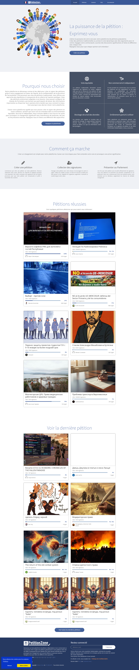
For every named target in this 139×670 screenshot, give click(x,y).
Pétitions (84, 2)
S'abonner (109, 647)
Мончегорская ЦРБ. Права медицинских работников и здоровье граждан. (44, 395)
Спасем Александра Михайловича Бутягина (92, 345)
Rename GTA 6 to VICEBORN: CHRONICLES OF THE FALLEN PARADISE (45, 469)
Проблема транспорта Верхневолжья (89, 394)
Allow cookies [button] (24, 665)
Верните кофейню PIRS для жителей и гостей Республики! (42, 247)
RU (54, 657)
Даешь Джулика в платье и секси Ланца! (91, 467)
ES (38, 657)
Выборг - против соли (35, 296)
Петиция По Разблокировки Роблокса (89, 246)
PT (52, 657)
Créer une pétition (79, 53)
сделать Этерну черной (36, 517)
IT (46, 657)
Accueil (75, 2)
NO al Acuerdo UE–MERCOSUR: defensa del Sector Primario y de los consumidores (91, 297)
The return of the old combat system (41, 565)
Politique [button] (5, 661)
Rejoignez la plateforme (53, 123)
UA (49, 657)
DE (44, 657)
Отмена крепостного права (85, 565)
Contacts (93, 2)
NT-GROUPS (48, 665)
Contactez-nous (87, 661)
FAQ (101, 2)
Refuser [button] (9, 665)
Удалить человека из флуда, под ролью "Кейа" (43, 612)
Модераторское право (82, 517)
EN (36, 657)
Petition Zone (40, 665)
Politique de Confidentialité (100, 659)
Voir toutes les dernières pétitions (69, 630)
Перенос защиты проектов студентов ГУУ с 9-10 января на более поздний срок (45, 346)
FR (41, 657)
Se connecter (110, 2)
